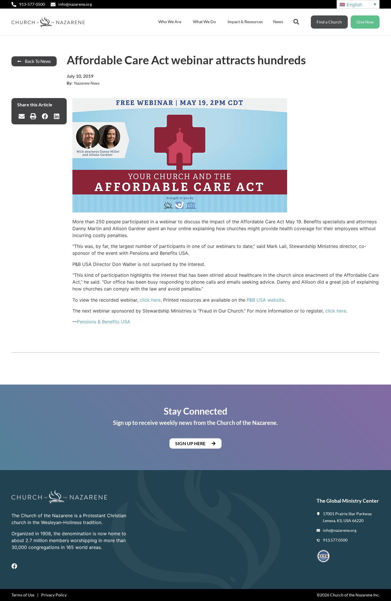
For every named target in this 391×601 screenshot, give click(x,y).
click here (150, 300)
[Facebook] (14, 566)
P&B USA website (265, 300)
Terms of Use (22, 594)
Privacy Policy (54, 594)
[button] (21, 116)
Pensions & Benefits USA (103, 322)
